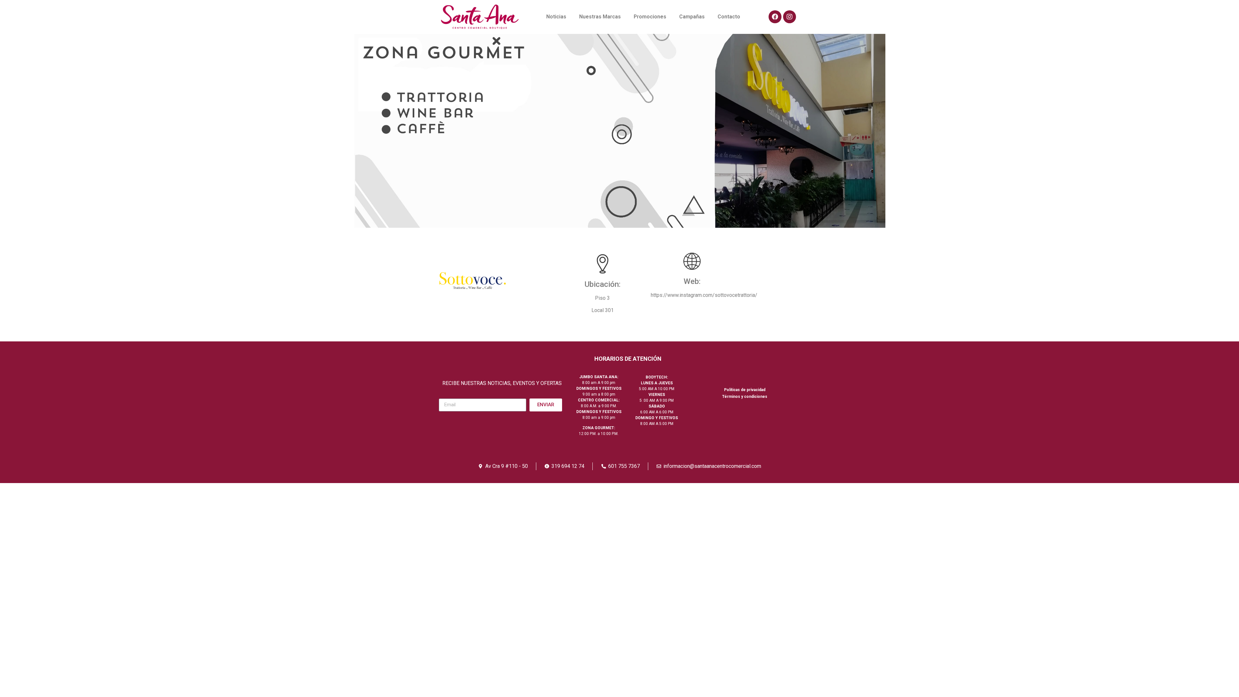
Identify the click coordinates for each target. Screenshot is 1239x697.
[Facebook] (775, 16)
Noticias (556, 17)
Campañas (692, 17)
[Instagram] (789, 16)
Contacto (729, 17)
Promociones (650, 17)
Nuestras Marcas (600, 17)
